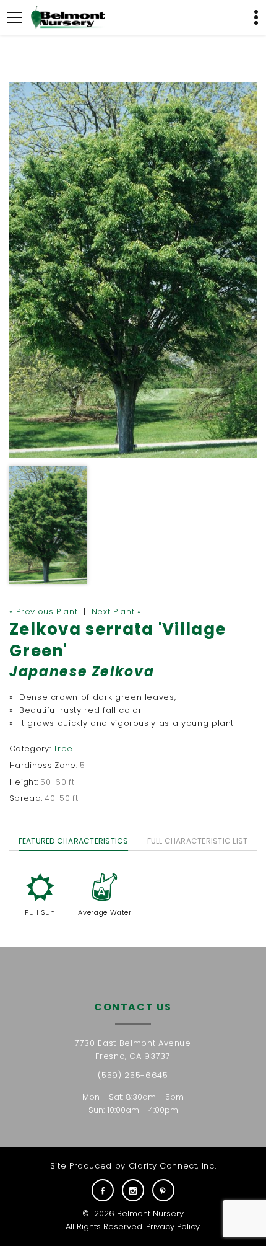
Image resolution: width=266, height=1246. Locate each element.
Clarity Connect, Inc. (173, 1166)
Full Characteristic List (197, 841)
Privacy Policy (173, 1226)
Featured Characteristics (74, 841)
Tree (62, 748)
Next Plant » (117, 611)
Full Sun (40, 912)
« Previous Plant (43, 611)
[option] (133, 270)
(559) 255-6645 (133, 1075)
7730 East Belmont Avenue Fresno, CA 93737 (133, 1049)
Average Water (104, 912)
